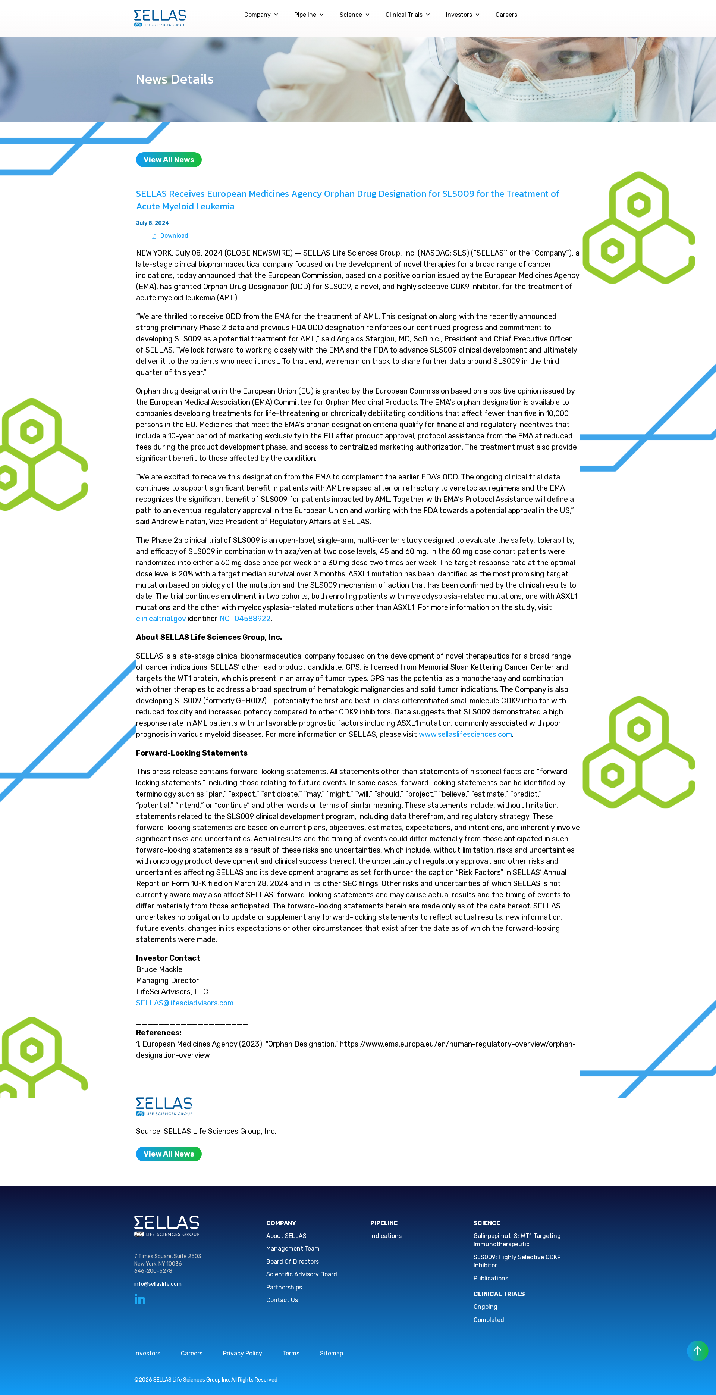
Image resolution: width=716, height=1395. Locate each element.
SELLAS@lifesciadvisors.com (184, 1002)
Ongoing (485, 1306)
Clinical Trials (404, 14)
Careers (506, 14)
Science (351, 14)
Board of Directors (292, 1261)
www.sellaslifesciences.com (465, 734)
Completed (489, 1319)
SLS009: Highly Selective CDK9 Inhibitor (517, 1261)
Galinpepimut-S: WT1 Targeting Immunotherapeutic (517, 1240)
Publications (491, 1278)
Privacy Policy (242, 1353)
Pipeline (305, 14)
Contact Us (282, 1300)
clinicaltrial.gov (161, 618)
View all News (169, 159)
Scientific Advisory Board (301, 1274)
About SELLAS (286, 1235)
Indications (386, 1235)
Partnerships (284, 1287)
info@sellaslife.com (158, 1284)
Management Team (293, 1248)
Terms (291, 1353)
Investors (459, 14)
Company (257, 14)
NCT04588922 (245, 618)
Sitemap (331, 1353)
